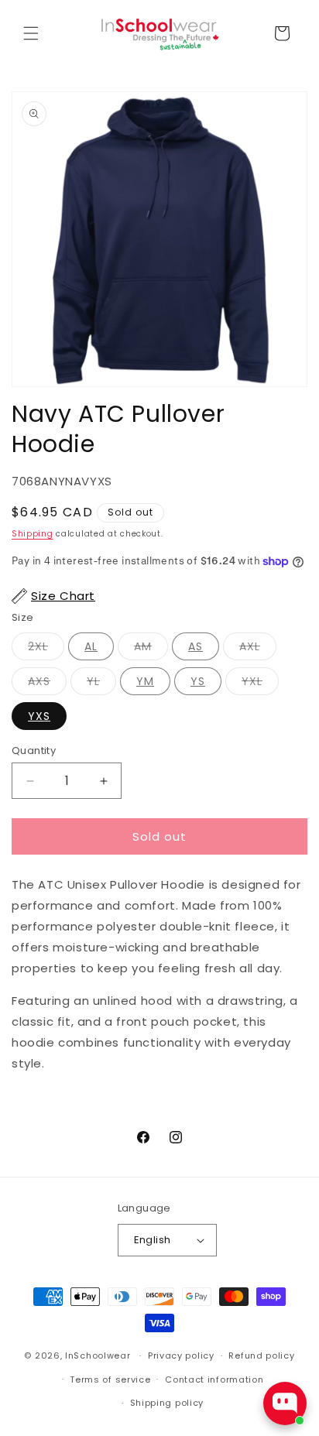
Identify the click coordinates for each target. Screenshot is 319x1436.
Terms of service (110, 1379)
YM (145, 681)
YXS (39, 716)
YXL (252, 681)
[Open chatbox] (285, 1403)
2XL (38, 646)
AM (143, 646)
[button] (31, 33)
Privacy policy (181, 1355)
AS (195, 646)
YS (197, 681)
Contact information (214, 1379)
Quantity (34, 750)
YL (93, 681)
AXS (39, 681)
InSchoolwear (97, 1355)
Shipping (32, 534)
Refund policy (261, 1355)
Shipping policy (167, 1403)
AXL (249, 646)
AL (91, 646)
